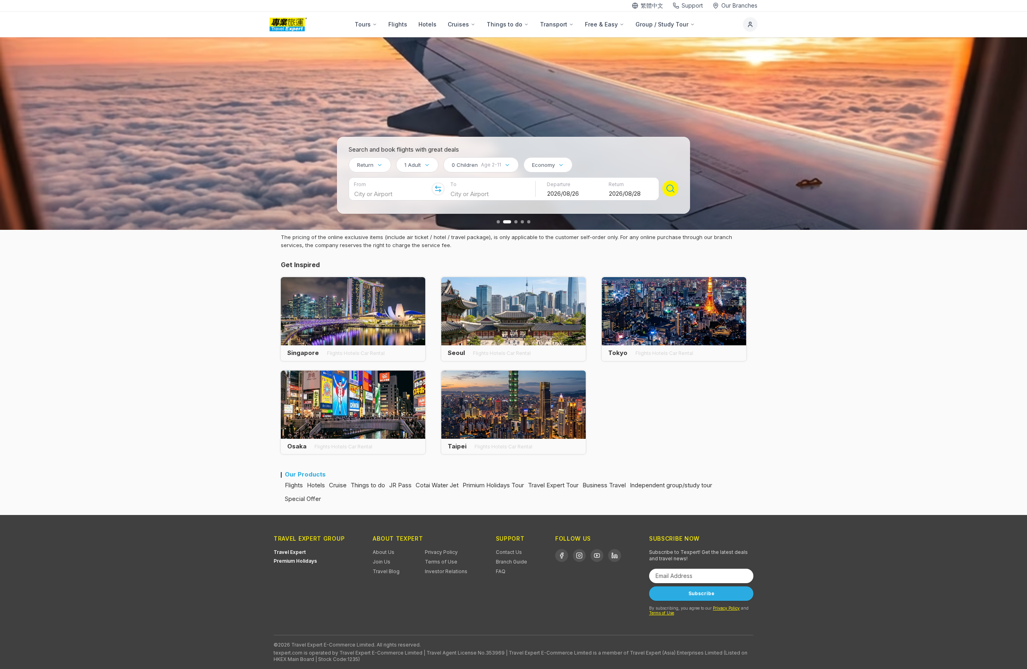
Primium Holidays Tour (493, 485)
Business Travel (604, 485)
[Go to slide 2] (507, 221)
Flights (397, 24)
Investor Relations (446, 571)
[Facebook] (561, 555)
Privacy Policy (441, 552)
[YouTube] (597, 555)
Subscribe (701, 593)
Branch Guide (511, 562)
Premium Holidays (295, 561)
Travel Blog (386, 571)
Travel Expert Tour (553, 485)
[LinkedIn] (614, 555)
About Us (383, 552)
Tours (363, 24)
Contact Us (509, 552)
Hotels (427, 24)
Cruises (458, 24)
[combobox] (370, 164)
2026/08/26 (563, 193)
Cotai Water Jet (437, 485)
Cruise (338, 485)
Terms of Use (441, 562)
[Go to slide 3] (516, 221)
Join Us (381, 562)
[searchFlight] (670, 188)
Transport (553, 24)
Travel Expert (290, 552)
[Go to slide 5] (528, 221)
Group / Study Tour (661, 24)
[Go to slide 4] (522, 221)
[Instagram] (579, 555)
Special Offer (303, 499)
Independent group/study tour (671, 485)
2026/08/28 (625, 193)
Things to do (504, 24)
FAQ (500, 571)
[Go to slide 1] (498, 221)
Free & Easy (601, 24)
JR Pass (400, 485)
